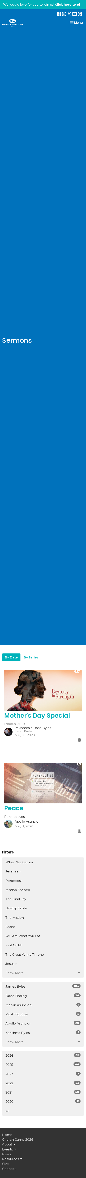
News (6, 1154)
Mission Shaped (17, 890)
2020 (42, 1101)
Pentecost (13, 881)
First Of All (13, 945)
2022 (42, 1083)
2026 (42, 1055)
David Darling (42, 996)
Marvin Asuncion (42, 1005)
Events (7, 1149)
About (7, 1144)
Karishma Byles (42, 1033)
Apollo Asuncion (42, 1023)
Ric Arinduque (42, 1014)
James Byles (42, 986)
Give (5, 1164)
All (7, 1111)
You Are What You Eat (22, 936)
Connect (9, 1169)
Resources (10, 1159)
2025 (42, 1064)
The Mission (14, 918)
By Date (11, 657)
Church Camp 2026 (17, 1140)
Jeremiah (12, 871)
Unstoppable (16, 908)
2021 (42, 1092)
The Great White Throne (24, 954)
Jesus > (11, 964)
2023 (42, 1074)
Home (7, 1135)
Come (10, 927)
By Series (31, 657)
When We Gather (19, 862)
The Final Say (15, 899)
